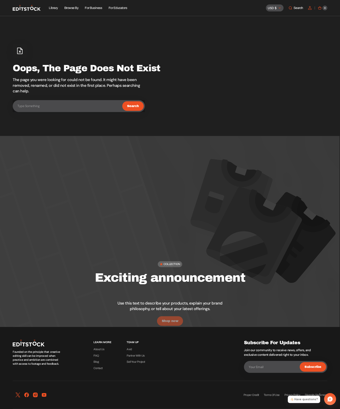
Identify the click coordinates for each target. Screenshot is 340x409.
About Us (98, 349)
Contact (98, 368)
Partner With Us (136, 355)
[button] (295, 8)
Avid (129, 349)
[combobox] (79, 106)
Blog (96, 361)
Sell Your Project (136, 361)
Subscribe (312, 366)
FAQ (96, 355)
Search (133, 106)
